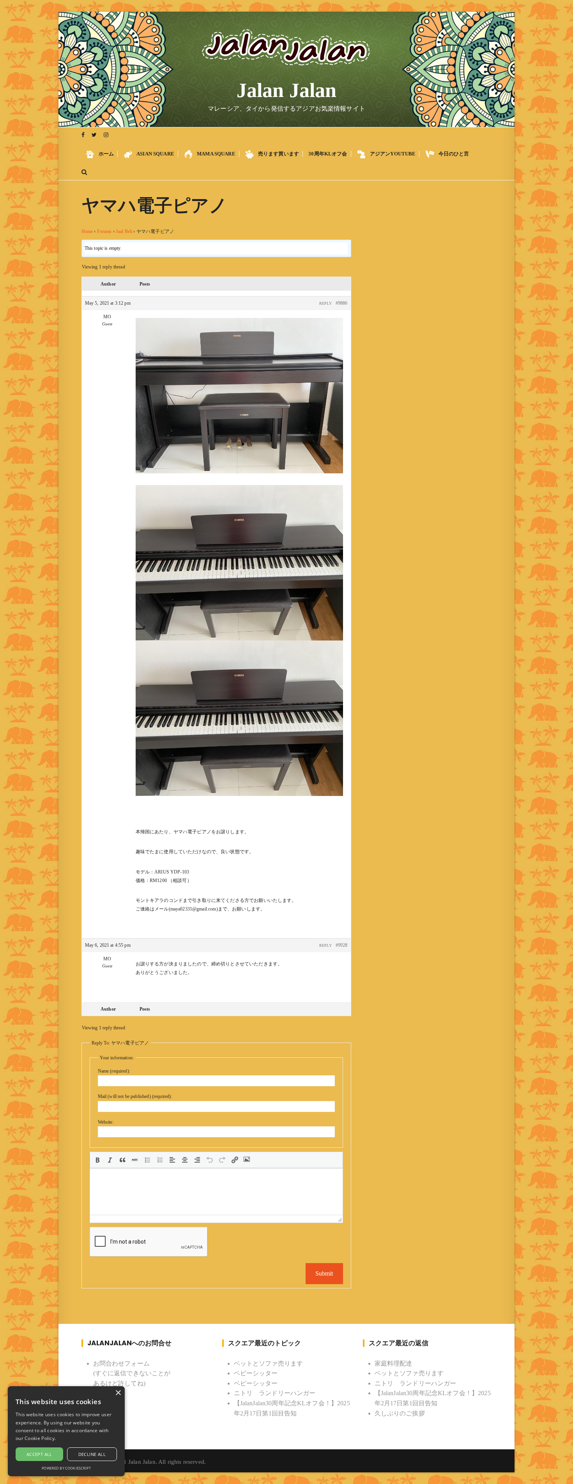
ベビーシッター (256, 1373)
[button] (97, 1160)
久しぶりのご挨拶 (400, 1413)
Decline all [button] (92, 1454)
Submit (324, 1273)
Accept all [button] (39, 1454)
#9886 (342, 303)
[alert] (66, 1431)
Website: (106, 1122)
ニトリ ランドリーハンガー (275, 1393)
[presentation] (97, 1160)
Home (87, 231)
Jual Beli (124, 231)
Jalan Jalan (287, 90)
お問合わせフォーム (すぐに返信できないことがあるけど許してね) (132, 1373)
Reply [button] (325, 303)
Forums (104, 231)
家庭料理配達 (393, 1363)
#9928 (342, 945)
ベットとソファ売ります (268, 1363)
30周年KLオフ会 (327, 154)
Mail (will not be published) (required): (135, 1096)
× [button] (118, 1393)
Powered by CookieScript (66, 1468)
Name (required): (114, 1071)
